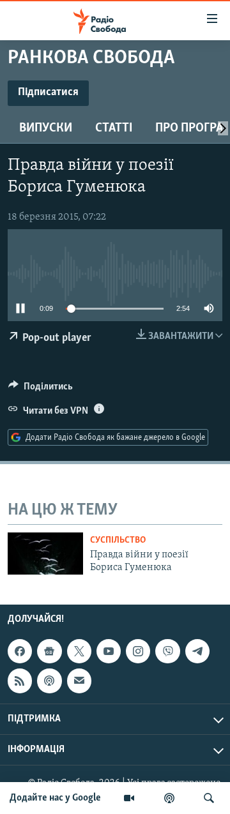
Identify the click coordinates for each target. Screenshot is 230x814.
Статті (113, 128)
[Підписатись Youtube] (108, 651)
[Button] (40, 389)
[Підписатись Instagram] (138, 651)
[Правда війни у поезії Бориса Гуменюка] (45, 553)
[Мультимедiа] (129, 798)
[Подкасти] (169, 798)
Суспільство (118, 540)
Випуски (45, 128)
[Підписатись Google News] (49, 651)
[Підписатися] (79, 680)
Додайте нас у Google (55, 798)
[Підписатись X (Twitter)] (79, 651)
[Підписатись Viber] (167, 651)
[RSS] (20, 680)
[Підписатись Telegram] (197, 651)
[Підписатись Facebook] (20, 651)
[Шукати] (209, 798)
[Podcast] (49, 680)
